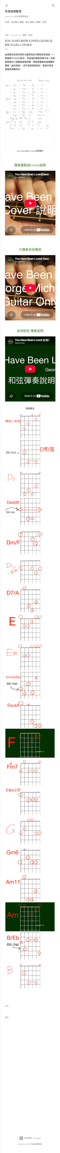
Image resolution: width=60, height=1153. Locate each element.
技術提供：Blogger (32, 1138)
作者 (7, 22)
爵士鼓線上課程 (33, 22)
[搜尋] (53, 5)
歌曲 (30, 35)
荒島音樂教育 (13, 11)
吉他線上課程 (17, 22)
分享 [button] (7, 1006)
